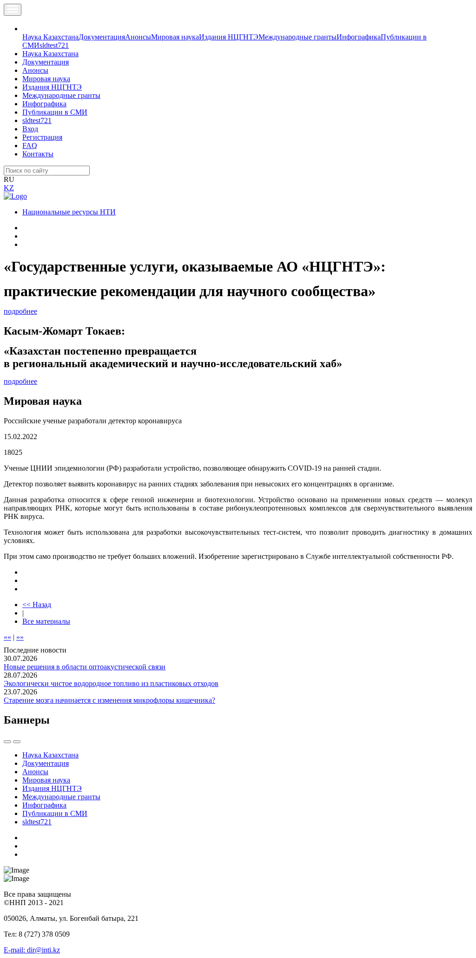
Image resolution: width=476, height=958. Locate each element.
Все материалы (46, 621)
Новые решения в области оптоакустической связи (84, 667)
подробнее (20, 311)
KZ (9, 188)
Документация (102, 37)
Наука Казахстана (50, 37)
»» (20, 637)
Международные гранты (297, 37)
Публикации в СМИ (54, 112)
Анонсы (138, 37)
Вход (30, 129)
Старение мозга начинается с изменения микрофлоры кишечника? (109, 700)
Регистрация (42, 137)
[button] (27, 28)
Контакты (37, 154)
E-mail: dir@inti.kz (32, 950)
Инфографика (359, 37)
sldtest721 (54, 45)
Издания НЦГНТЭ (228, 37)
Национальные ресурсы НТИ (69, 212)
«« (7, 637)
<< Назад (36, 604)
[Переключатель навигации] (12, 10)
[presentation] (7, 741)
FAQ (29, 145)
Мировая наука (175, 37)
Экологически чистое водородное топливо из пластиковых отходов (111, 683)
